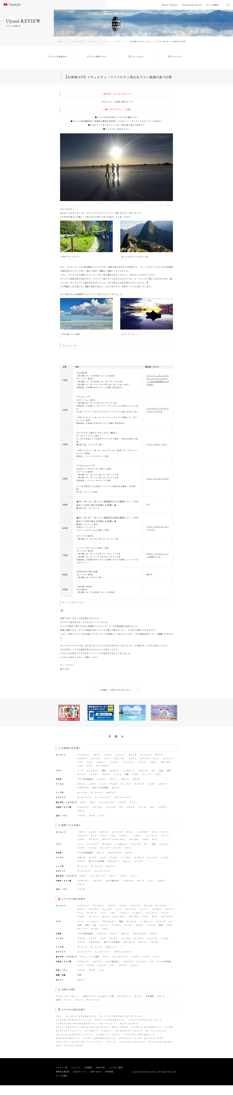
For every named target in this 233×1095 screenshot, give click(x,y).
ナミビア (151, 784)
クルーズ (79, 1000)
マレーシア (147, 774)
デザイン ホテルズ (120, 1027)
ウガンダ (81, 784)
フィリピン (94, 774)
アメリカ (81, 815)
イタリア (108, 754)
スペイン (133, 758)
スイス (107, 758)
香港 (127, 774)
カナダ (92, 815)
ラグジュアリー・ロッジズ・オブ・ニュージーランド (79, 1042)
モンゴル (117, 847)
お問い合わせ (96, 1071)
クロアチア (82, 758)
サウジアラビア (115, 852)
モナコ (90, 765)
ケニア (103, 784)
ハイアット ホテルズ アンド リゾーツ (144, 1020)
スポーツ (161, 996)
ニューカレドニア (107, 802)
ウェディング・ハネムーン (67, 996)
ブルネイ (106, 774)
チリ (121, 807)
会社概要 (88, 1067)
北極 (79, 975)
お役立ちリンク (80, 1071)
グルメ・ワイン (93, 1000)
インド (80, 770)
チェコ (156, 758)
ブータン (81, 847)
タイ (153, 770)
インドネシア (93, 770)
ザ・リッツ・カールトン (156, 1030)
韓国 (104, 770)
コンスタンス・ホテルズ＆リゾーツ (80, 1016)
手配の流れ (100, 1067)
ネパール (81, 774)
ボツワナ (163, 784)
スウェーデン (119, 758)
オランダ (133, 754)
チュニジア (152, 857)
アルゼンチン (83, 807)
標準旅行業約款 (62, 1071)
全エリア (81, 980)
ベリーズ (142, 807)
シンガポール (129, 770)
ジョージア (95, 758)
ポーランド (94, 839)
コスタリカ (128, 880)
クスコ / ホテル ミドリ (156, 444)
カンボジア (114, 770)
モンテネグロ (102, 765)
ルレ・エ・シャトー (107, 1023)
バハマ (80, 965)
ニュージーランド (102, 797)
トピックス (76, 1067)
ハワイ (101, 815)
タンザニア (139, 784)
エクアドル (97, 807)
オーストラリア (84, 797)
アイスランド (83, 754)
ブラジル (131, 807)
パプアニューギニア (122, 797)
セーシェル (82, 792)
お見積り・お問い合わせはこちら (115, 690)
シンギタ (169, 1027)
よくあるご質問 (116, 1067)
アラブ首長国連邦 (85, 779)
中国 (169, 770)
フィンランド (129, 762)
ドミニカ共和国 (164, 961)
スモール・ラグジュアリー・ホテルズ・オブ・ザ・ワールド (82, 1027)
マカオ (135, 774)
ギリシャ (159, 754)
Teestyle (12, 5)
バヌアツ (122, 802)
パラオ (123, 876)
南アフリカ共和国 (100, 787)
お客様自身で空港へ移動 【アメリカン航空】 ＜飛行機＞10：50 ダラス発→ (89, 574)
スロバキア (156, 909)
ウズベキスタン (109, 921)
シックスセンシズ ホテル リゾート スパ (73, 1020)
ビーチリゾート (124, 996)
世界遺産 (150, 996)
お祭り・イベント (63, 1000)
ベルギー (153, 762)
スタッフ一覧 (61, 1067)
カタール (125, 779)
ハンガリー (114, 762)
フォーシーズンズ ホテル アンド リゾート (74, 1034)
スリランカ (143, 770)
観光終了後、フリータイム (88, 508)
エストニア (120, 754)
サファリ (138, 996)
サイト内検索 (61, 1075)
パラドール (111, 1042)
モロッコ (116, 787)
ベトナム (117, 774)
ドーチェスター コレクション (132, 1042)
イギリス (96, 754)
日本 (94, 925)
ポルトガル (166, 762)
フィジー (133, 802)
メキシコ (81, 810)
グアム (83, 802)
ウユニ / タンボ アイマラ (157, 478)
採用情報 (109, 1071)
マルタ (80, 765)
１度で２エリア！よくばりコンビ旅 (98, 996)
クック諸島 (94, 956)
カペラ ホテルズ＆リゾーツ (68, 1038)
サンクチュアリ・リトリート (68, 1030)
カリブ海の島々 (113, 880)
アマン (59, 1016)
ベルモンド (107, 1030)
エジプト (93, 784)
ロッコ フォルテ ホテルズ (160, 1042)
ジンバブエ (126, 784)
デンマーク (168, 758)
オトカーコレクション (129, 1023)
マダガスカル (83, 787)
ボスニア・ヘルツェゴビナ (113, 839)
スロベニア (145, 758)
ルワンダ (138, 861)
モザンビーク (114, 861)
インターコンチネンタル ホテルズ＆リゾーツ (75, 1023)
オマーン (114, 779)
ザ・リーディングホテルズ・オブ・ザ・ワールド (121, 1016)
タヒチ (92, 802)
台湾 (161, 770)
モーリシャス (96, 792)
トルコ (90, 762)
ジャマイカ (111, 807)
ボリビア (163, 807)
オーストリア (146, 754)
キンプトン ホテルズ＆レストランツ (99, 1038)
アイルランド (98, 905)
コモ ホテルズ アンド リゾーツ (128, 1030)
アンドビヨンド (91, 1030)
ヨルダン (136, 779)
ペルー (152, 807)
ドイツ (80, 762)
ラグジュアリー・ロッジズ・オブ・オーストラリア (141, 1038)
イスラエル (101, 779)
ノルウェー (101, 762)
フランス (142, 762)
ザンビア (113, 784)
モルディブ (111, 792)
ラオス (158, 774)
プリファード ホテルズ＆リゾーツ (109, 1020)
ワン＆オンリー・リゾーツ (108, 1034)
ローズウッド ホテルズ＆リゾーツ (146, 1027)
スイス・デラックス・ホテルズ (69, 1045)
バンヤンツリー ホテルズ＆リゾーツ (139, 1034)
